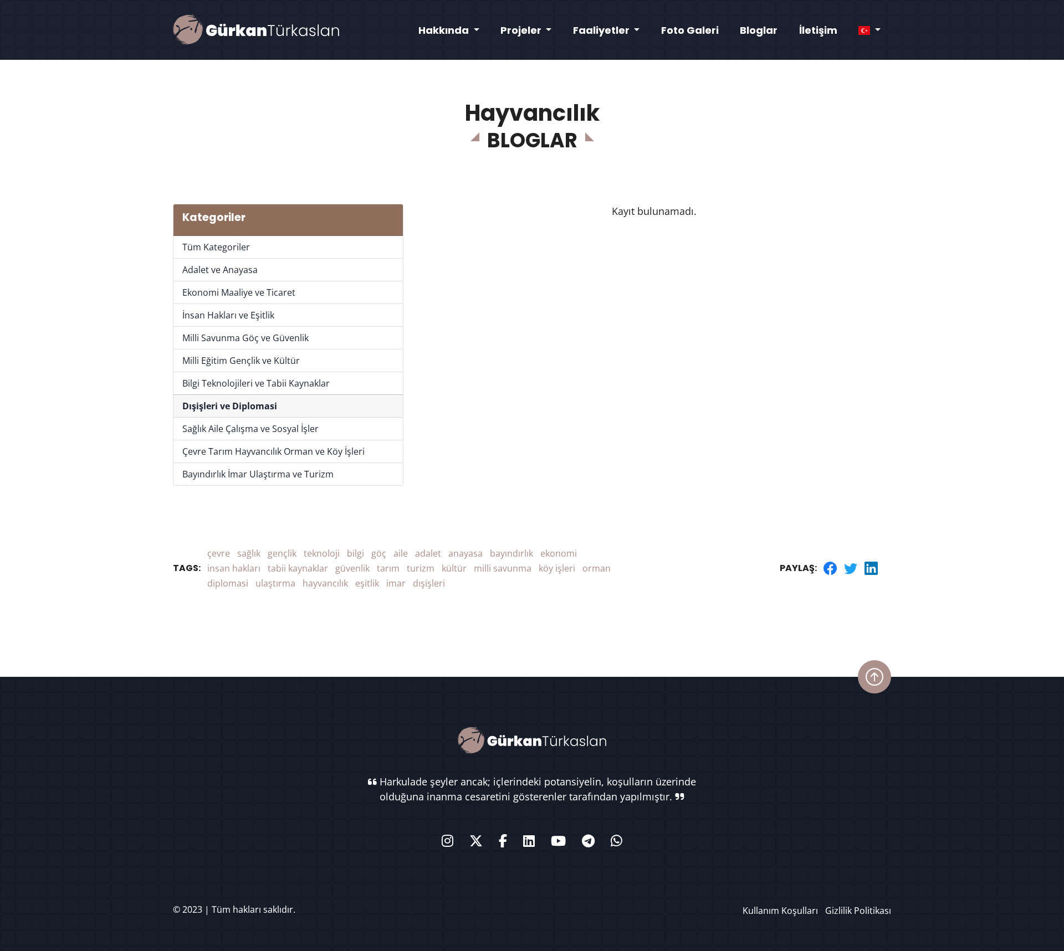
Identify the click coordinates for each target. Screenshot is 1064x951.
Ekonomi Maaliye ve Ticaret (238, 292)
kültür (454, 568)
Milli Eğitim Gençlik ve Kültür (241, 360)
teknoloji (322, 553)
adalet (428, 553)
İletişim (818, 30)
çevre (218, 553)
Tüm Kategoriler (216, 247)
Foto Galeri (690, 30)
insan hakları (233, 568)
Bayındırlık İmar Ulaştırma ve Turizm (258, 474)
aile (400, 553)
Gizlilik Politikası (858, 910)
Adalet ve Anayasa (220, 270)
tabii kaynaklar (298, 568)
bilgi (355, 553)
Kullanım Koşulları (780, 910)
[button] (869, 30)
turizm (420, 568)
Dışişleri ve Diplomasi (229, 406)
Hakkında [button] (444, 30)
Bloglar (758, 30)
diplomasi (227, 583)
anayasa (465, 553)
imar (396, 583)
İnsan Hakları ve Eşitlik (228, 315)
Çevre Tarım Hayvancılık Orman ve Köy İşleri (273, 451)
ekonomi (558, 553)
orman (596, 568)
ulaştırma (275, 583)
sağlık (248, 553)
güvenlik (352, 568)
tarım (388, 568)
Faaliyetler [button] (602, 30)
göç (378, 553)
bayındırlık (511, 553)
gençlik (282, 553)
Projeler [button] (522, 30)
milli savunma (502, 568)
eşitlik (367, 583)
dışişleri (429, 583)
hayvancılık (325, 583)
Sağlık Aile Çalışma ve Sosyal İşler (250, 429)
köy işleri (557, 568)
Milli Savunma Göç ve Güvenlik (245, 338)
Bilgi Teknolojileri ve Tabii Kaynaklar (256, 383)
